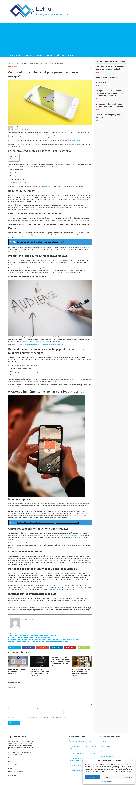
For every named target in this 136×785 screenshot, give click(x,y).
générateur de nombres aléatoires (66, 535)
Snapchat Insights (76, 140)
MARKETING (28, 55)
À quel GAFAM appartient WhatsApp (80, 741)
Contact (102, 751)
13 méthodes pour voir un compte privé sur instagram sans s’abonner (32, 635)
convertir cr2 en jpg (54, 589)
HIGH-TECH (39, 55)
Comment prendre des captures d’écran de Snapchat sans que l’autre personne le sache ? (38, 642)
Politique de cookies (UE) (107, 756)
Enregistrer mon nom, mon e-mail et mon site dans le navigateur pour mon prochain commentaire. (37, 717)
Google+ (42, 647)
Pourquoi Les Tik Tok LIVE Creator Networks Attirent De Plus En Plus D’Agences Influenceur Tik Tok (109, 93)
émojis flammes (36, 209)
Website (69, 709)
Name (12, 709)
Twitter (14, 647)
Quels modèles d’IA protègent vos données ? (109, 116)
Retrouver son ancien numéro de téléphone (82, 753)
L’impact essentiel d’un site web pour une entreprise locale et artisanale (110, 105)
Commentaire (12, 687)
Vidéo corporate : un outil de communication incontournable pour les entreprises (111, 79)
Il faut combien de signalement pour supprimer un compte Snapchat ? (40, 345)
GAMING (49, 55)
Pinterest (70, 647)
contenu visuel (26, 508)
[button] (132, 760)
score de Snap (34, 381)
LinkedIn (56, 647)
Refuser (108, 777)
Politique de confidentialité (109, 781)
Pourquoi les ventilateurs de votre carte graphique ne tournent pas (81, 759)
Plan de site (103, 741)
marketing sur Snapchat (56, 135)
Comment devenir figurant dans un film (81, 765)
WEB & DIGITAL (15, 55)
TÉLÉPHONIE (60, 55)
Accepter (92, 777)
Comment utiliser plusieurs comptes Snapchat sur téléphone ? (29, 637)
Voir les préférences (125, 777)
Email (83, 647)
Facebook (47, 186)
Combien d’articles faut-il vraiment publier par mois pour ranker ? (110, 68)
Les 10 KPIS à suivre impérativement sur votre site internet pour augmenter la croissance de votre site (43, 639)
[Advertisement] (68, 38)
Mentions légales (105, 746)
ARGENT (70, 55)
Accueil (10, 63)
